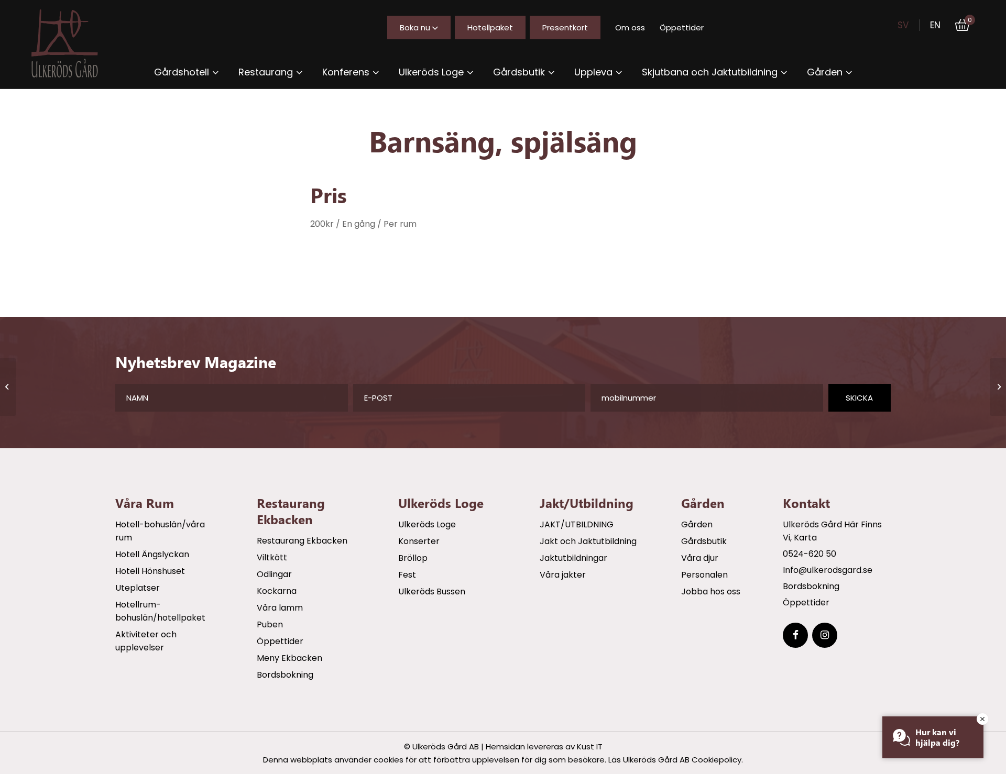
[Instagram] (824, 635)
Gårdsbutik (704, 541)
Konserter (419, 541)
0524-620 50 (809, 554)
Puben (270, 624)
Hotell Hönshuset (150, 571)
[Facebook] (795, 635)
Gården (697, 524)
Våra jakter (563, 575)
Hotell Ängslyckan (152, 554)
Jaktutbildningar (573, 558)
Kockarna (277, 591)
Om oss (630, 27)
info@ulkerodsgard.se (827, 570)
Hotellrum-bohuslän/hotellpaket (160, 611)
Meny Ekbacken (289, 658)
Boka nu (415, 27)
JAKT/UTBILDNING (577, 524)
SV (903, 25)
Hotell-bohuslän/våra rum (160, 531)
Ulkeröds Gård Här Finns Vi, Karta (832, 531)
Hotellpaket (490, 27)
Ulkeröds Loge (427, 524)
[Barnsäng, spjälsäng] (8, 387)
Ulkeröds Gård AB (445, 746)
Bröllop (413, 558)
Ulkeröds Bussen (431, 591)
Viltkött (272, 557)
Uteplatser (137, 588)
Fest (407, 575)
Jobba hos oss (710, 591)
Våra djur (699, 558)
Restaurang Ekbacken (302, 541)
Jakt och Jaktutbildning (588, 541)
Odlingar (274, 574)
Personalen (704, 575)
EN (935, 25)
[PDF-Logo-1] (73, 43)
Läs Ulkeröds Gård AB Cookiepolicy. (675, 759)
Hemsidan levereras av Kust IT (544, 746)
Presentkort (565, 27)
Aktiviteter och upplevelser (146, 641)
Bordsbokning (285, 675)
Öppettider (682, 27)
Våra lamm (280, 608)
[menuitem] (186, 72)
